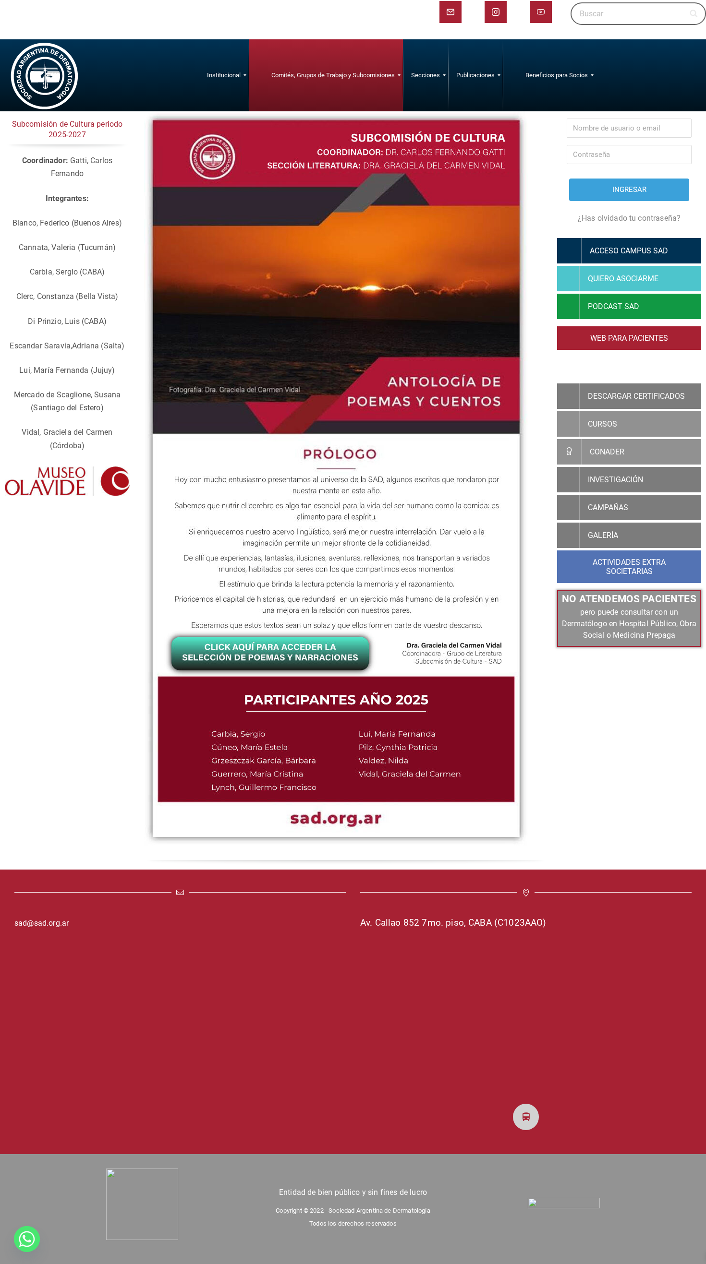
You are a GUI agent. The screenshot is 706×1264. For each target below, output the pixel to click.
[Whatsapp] (27, 1239)
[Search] (694, 13)
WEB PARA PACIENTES (629, 338)
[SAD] (44, 75)
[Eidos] (564, 1203)
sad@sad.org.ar (41, 923)
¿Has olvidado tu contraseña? (629, 218)
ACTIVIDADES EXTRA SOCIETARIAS (629, 567)
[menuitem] (224, 75)
